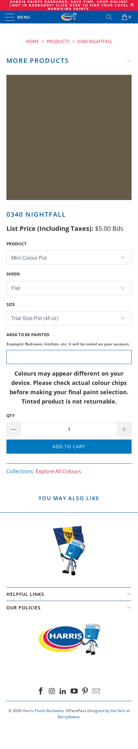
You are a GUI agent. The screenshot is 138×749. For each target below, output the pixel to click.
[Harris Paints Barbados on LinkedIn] (63, 691)
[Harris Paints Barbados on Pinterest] (85, 691)
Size (10, 304)
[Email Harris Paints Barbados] (96, 691)
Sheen (13, 274)
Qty (10, 415)
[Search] (109, 17)
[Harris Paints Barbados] (69, 17)
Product (16, 244)
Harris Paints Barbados (43, 710)
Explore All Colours (58, 471)
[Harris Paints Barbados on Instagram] (52, 691)
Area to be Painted (68, 339)
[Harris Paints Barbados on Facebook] (41, 691)
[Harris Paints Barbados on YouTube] (74, 691)
